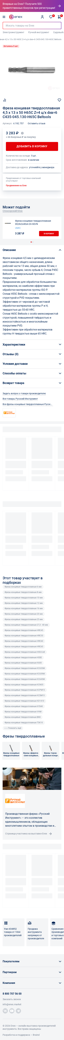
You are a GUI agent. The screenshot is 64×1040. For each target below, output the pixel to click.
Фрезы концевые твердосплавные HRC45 (24, 630)
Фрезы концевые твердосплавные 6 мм (23, 587)
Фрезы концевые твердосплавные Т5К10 (24, 722)
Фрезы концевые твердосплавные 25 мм (24, 619)
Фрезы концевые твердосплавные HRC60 (24, 641)
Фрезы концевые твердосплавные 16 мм (24, 608)
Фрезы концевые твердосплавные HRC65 (24, 646)
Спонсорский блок (13, 211)
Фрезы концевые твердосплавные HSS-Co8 (25, 652)
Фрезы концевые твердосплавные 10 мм (24, 598)
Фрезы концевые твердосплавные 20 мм (24, 614)
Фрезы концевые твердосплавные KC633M (25, 668)
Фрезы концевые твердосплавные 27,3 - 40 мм (26, 625)
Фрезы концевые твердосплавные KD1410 (24, 701)
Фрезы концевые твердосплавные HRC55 (24, 635)
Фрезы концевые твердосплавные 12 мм (24, 603)
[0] (51, 17)
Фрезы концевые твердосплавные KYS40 (24, 706)
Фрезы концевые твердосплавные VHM (23, 712)
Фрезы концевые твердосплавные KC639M (25, 674)
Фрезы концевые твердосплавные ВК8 (23, 717)
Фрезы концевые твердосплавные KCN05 (24, 685)
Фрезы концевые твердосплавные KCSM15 (25, 695)
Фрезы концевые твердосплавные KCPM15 (25, 690)
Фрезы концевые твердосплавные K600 (23, 663)
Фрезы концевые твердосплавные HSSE (23, 657)
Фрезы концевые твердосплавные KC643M (25, 679)
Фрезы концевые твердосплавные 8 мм (23, 592)
